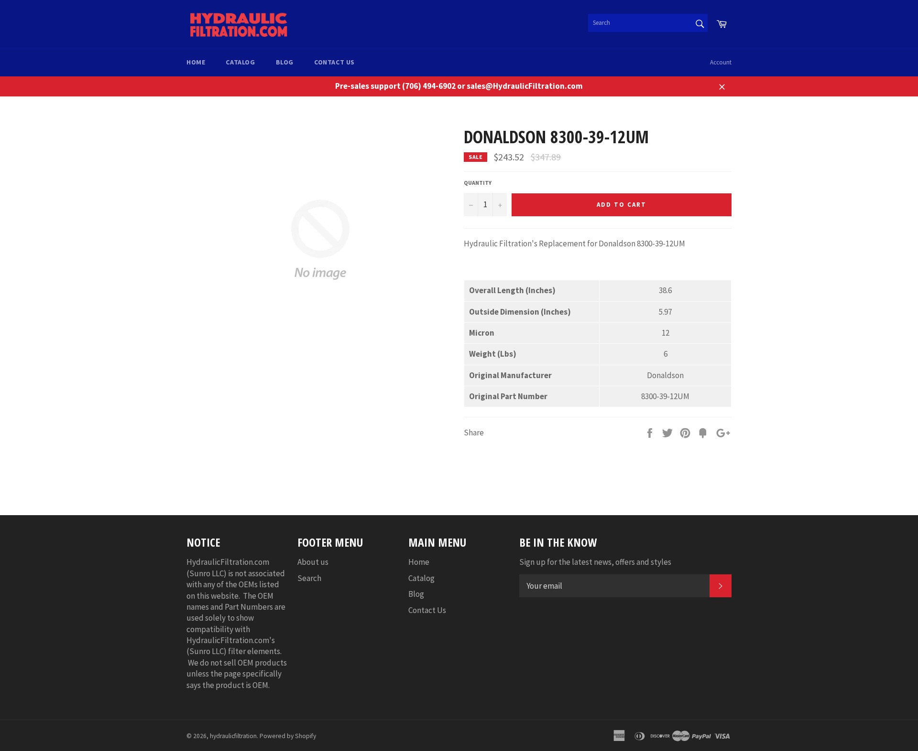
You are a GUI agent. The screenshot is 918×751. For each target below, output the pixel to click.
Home (195, 62)
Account (721, 62)
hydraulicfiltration (233, 736)
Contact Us (334, 62)
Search (309, 578)
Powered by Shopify (288, 736)
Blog (285, 62)
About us (312, 562)
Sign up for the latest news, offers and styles (595, 562)
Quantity (478, 182)
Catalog (240, 62)
